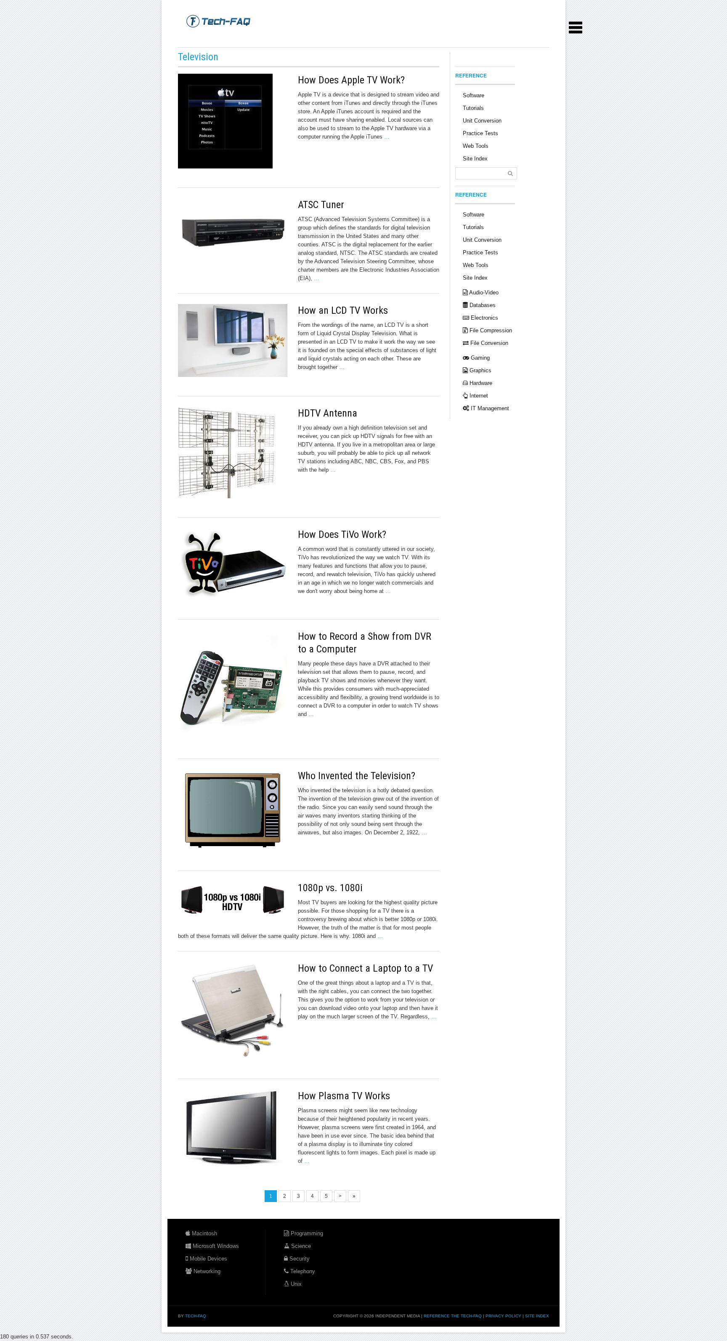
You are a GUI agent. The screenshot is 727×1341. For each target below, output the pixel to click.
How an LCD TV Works (343, 310)
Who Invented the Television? (356, 776)
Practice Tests (480, 133)
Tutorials (473, 108)
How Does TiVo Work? (342, 534)
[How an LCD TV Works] (232, 340)
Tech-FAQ (195, 1316)
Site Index (475, 158)
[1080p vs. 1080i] (232, 901)
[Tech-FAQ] (218, 21)
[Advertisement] (331, 38)
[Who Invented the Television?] (232, 810)
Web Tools (475, 146)
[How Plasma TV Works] (232, 1130)
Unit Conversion (482, 121)
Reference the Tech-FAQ (453, 1316)
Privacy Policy (503, 1316)
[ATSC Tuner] (232, 232)
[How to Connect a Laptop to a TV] (232, 1011)
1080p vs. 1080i (330, 888)
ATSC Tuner (321, 205)
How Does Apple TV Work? (351, 80)
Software (473, 95)
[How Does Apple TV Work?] (232, 121)
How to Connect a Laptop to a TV (365, 968)
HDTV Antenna (327, 413)
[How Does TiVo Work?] (232, 564)
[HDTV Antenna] (232, 452)
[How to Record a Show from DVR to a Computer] (232, 685)
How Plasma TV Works (344, 1096)
